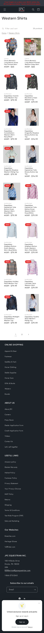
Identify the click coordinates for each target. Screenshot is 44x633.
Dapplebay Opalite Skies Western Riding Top (32, 318)
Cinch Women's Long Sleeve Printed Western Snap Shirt (32, 62)
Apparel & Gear (11, 351)
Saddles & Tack (10, 362)
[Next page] (28, 334)
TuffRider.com (10, 547)
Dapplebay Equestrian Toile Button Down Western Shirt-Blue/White (10, 209)
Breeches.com (10, 536)
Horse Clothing (10, 367)
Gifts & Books (10, 383)
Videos (7, 436)
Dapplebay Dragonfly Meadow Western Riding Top (11, 170)
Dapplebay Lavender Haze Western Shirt (30, 283)
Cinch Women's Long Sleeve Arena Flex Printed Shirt (11, 62)
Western (8, 389)
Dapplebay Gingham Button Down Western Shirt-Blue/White (10, 247)
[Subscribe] (34, 589)
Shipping (8, 505)
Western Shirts (14, 33)
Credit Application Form (14, 430)
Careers (8, 414)
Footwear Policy (11, 478)
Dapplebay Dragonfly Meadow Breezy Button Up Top (32, 134)
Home (4, 33)
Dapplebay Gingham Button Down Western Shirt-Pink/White (31, 247)
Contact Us (9, 441)
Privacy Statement (11, 483)
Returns (7, 499)
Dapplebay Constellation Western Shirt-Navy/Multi (9, 134)
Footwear (8, 356)
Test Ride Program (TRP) (14, 515)
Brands (7, 394)
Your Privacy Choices (13, 489)
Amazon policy (10, 462)
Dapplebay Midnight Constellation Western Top (11, 318)
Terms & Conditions (12, 510)
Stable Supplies (10, 372)
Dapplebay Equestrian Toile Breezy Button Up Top (31, 171)
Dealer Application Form (14, 425)
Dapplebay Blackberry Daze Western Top (31, 98)
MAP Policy (9, 494)
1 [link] (15, 334)
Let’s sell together (11, 447)
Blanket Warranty (11, 467)
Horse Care (9, 378)
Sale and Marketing (12, 521)
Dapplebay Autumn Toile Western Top (11, 97)
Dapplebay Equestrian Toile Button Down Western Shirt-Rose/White (31, 209)
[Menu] (4, 9)
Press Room (9, 420)
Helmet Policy (10, 472)
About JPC (8, 409)
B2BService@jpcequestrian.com (18, 570)
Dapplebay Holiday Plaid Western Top (11, 282)
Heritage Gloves (11, 541)
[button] (33, 9)
